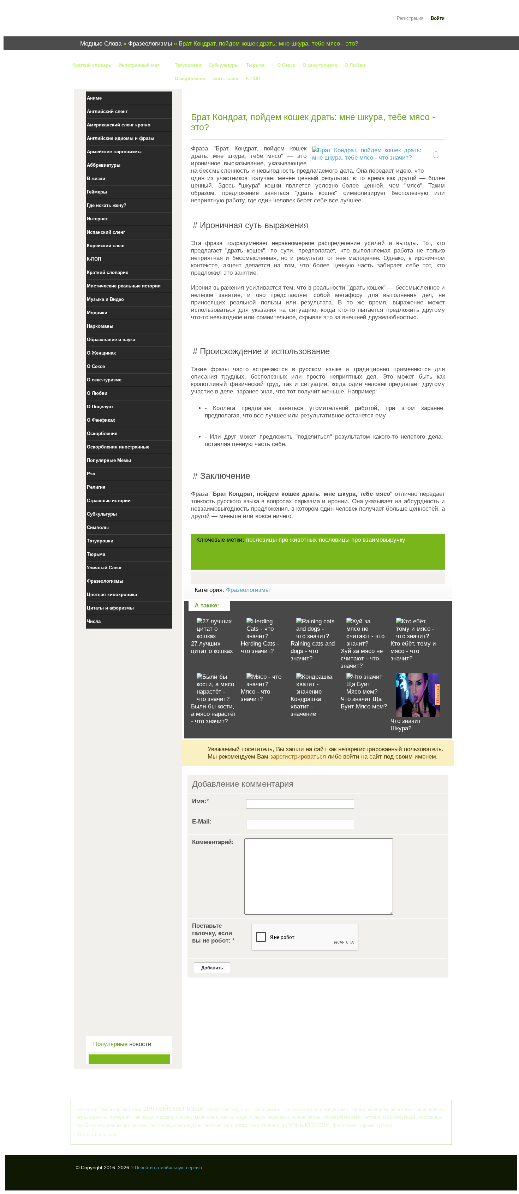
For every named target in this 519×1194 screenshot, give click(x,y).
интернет (120, 1117)
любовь (184, 1117)
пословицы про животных (281, 539)
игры (81, 1117)
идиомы (98, 1117)
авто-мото (86, 1109)
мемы (227, 1117)
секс (241, 1125)
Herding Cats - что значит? (260, 647)
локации (164, 1117)
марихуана (206, 1117)
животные (401, 1109)
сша (254, 1125)
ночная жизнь (306, 1117)
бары (246, 1109)
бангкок (230, 1109)
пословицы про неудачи (176, 1125)
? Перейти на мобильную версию (166, 1167)
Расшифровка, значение (118, 22)
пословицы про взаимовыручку (362, 539)
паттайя (371, 1117)
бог (257, 1109)
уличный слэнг (306, 1124)
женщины (378, 1109)
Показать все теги (97, 1134)
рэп (228, 1125)
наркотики (278, 1117)
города (358, 1109)
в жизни (272, 1109)
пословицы (399, 1117)
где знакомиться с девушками (316, 1109)
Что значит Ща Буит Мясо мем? (364, 703)
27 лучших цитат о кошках (212, 647)
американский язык (120, 1109)
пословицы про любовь (123, 1125)
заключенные (428, 1109)
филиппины (345, 1125)
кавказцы (143, 1117)
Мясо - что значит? (255, 695)
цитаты (384, 1125)
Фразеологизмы (248, 590)
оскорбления (341, 1117)
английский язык (173, 1108)
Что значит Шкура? (405, 725)
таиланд (270, 1125)
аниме (212, 1109)
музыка (257, 1117)
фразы (367, 1125)
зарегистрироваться (298, 756)
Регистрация (410, 18)
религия (212, 1125)
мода (240, 1117)
